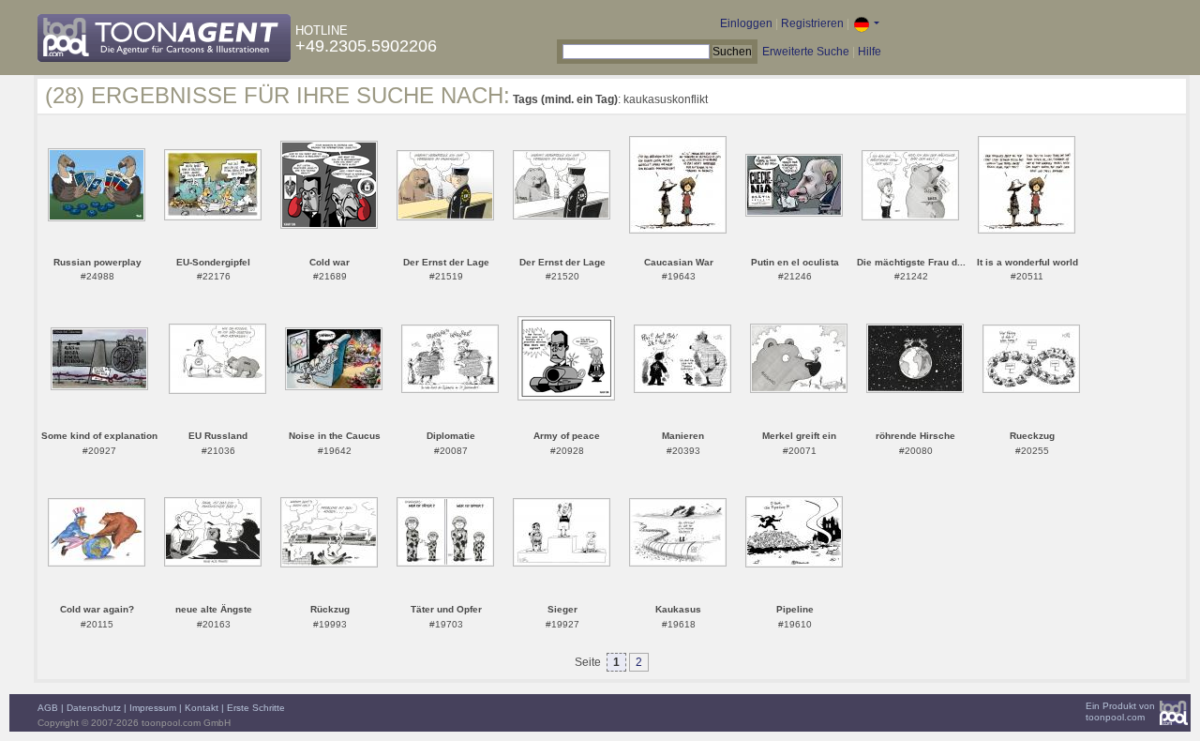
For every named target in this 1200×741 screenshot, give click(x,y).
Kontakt (201, 708)
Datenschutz (94, 708)
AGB (48, 708)
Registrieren (812, 23)
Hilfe (869, 51)
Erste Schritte (256, 708)
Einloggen (746, 23)
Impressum (152, 708)
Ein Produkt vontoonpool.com (1120, 711)
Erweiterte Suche (805, 51)
